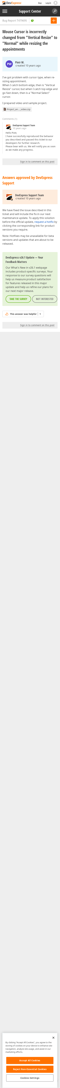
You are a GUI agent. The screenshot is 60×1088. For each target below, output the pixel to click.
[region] (29, 1060)
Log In (48, 2)
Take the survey (18, 299)
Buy (40, 2)
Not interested (44, 299)
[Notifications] (55, 3)
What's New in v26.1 (23, 267)
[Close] (53, 1037)
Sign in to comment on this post (37, 161)
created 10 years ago (28, 65)
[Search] (55, 11)
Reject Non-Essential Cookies (30, 1069)
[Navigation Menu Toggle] (4, 11)
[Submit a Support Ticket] (54, 20)
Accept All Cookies (29, 1060)
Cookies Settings (30, 1078)
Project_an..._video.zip (18, 109)
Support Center (30, 11)
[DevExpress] (12, 3)
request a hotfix (44, 222)
